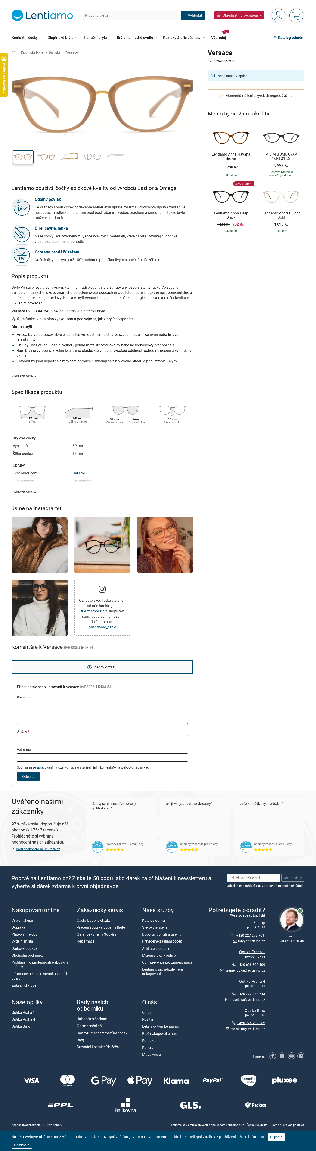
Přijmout (276, 1137)
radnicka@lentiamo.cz (248, 1029)
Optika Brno (255, 1010)
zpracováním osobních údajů (283, 885)
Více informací (252, 1136)
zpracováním (46, 767)
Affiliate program (155, 948)
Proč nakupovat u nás (159, 1033)
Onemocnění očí (89, 1026)
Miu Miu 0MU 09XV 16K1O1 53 (281, 156)
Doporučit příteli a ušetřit (161, 934)
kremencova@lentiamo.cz (245, 970)
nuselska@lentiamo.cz (247, 999)
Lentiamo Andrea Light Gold (281, 215)
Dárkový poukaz (24, 948)
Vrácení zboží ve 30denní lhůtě (101, 927)
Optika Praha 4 (252, 981)
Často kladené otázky (94, 920)
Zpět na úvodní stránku (26, 1125)
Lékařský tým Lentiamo (160, 1026)
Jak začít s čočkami (92, 1019)
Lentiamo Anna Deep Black (231, 215)
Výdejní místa (22, 941)
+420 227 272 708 (250, 935)
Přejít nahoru (54, 1125)
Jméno (23, 731)
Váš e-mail (26, 749)
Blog (80, 1039)
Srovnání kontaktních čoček (99, 1046)
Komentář (25, 697)
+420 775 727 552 (251, 1023)
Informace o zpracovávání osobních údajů (40, 976)
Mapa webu (151, 1054)
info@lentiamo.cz (251, 941)
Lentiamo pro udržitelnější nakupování (162, 971)
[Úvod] (13, 52)
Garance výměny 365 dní (96, 934)
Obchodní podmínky (27, 955)
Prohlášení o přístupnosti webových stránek (40, 964)
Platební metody (24, 934)
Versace (72, 52)
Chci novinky (293, 878)
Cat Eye (79, 473)
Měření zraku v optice (159, 955)
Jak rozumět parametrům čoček (102, 1033)
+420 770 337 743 (251, 994)
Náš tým (148, 1019)
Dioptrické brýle (32, 52)
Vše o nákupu (22, 920)
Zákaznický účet (24, 985)
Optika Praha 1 (252, 952)
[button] (23, 157)
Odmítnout (22, 1145)
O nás (146, 1012)
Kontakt (148, 1040)
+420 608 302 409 (251, 964)
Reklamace (85, 941)
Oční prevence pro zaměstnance (167, 962)
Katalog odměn (154, 920)
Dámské (54, 52)
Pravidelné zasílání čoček (162, 941)
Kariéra (147, 1047)
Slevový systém (154, 927)
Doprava (18, 927)
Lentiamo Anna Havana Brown (231, 156)
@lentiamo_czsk (102, 627)
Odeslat (28, 776)
